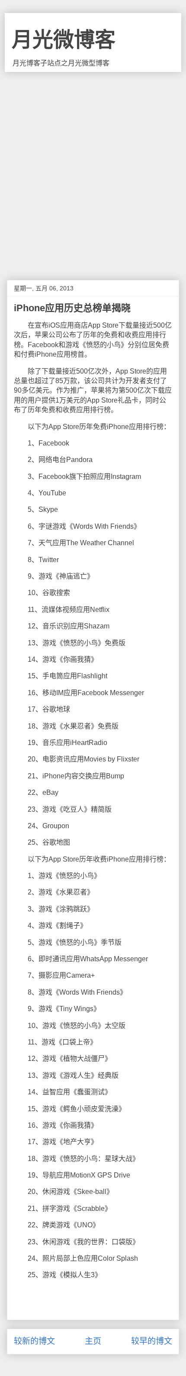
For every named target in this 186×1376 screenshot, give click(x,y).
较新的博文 (34, 1341)
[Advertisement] (93, 169)
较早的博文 (151, 1341)
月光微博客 (63, 39)
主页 (93, 1341)
